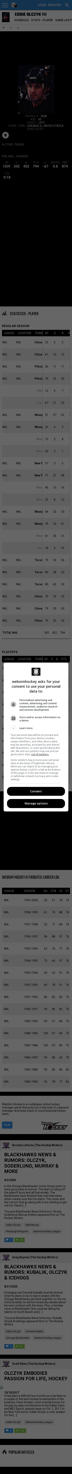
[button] (36, 728)
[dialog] (36, 737)
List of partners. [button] (40, 754)
